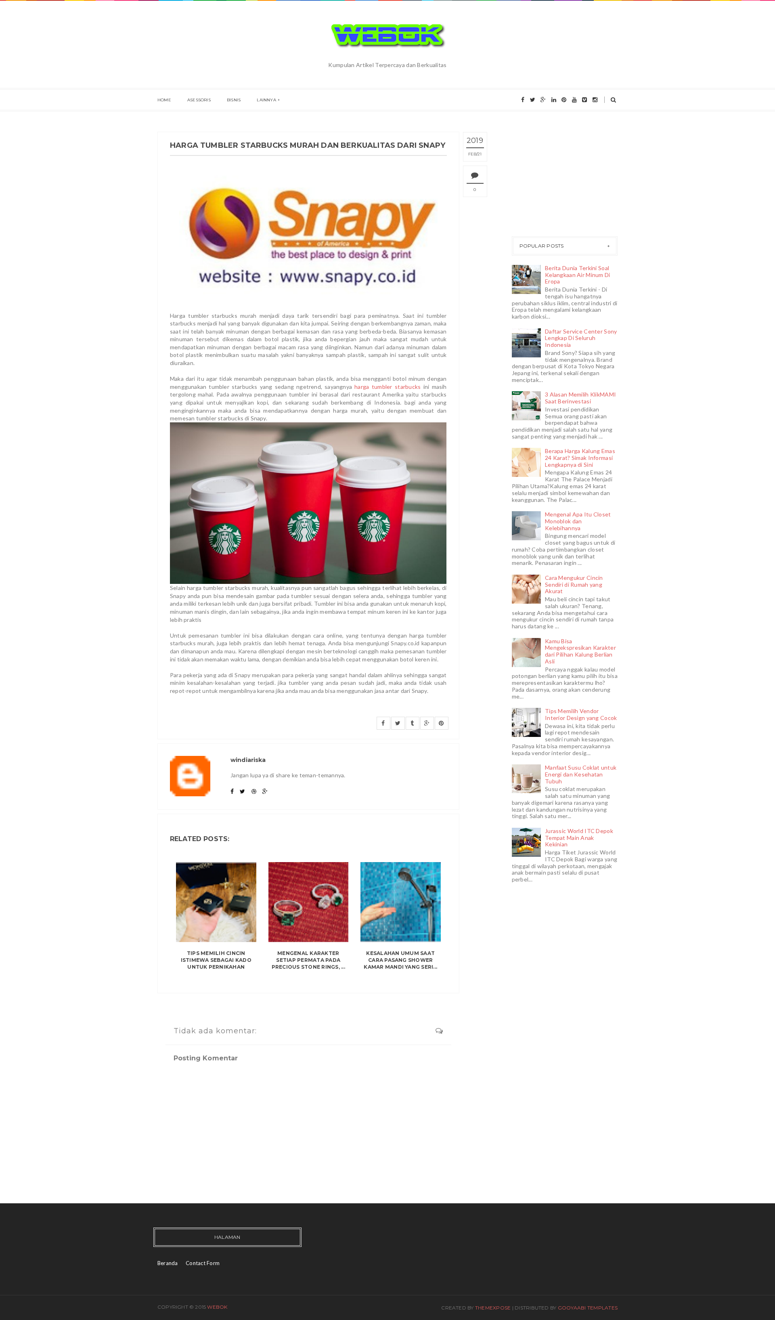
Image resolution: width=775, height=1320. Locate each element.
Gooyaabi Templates (588, 1308)
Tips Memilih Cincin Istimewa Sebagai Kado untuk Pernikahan (216, 960)
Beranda (167, 1263)
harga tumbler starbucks (387, 386)
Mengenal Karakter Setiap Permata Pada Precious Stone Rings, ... (308, 960)
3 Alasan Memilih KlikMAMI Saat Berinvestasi (580, 398)
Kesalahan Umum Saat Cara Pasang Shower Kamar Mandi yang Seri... (400, 960)
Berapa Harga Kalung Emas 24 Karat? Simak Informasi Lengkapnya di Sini (580, 457)
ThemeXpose (493, 1308)
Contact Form (203, 1263)
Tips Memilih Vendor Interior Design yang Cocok (581, 714)
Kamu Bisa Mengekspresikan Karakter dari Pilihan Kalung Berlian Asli (580, 651)
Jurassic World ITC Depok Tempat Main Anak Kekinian (579, 837)
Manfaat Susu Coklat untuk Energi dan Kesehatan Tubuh (580, 774)
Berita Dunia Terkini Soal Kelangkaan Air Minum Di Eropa (577, 274)
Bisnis (234, 100)
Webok (217, 1307)
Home (164, 100)
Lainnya (266, 100)
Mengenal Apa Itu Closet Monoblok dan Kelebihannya (578, 521)
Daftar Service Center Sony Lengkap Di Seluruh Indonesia (581, 338)
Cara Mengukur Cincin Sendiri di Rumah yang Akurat (574, 584)
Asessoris (199, 100)
